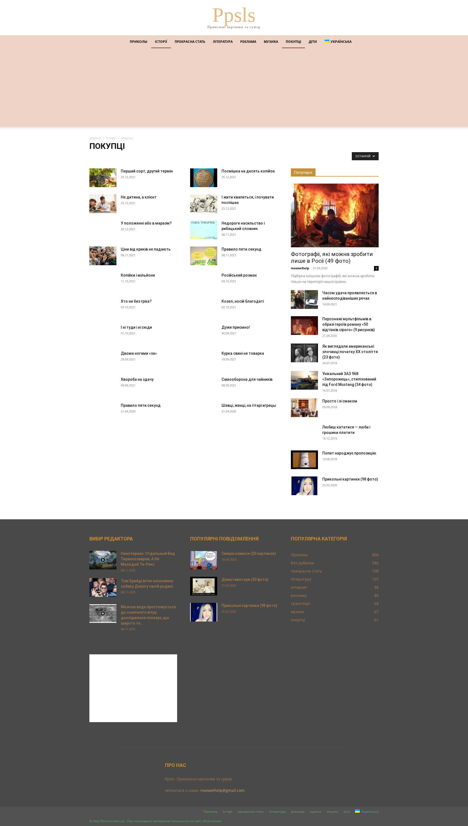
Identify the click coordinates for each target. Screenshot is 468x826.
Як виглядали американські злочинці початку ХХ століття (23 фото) (350, 351)
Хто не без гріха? (136, 301)
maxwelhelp (300, 268)
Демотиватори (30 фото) (245, 579)
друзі (259, 157)
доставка (243, 157)
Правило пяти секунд (241, 249)
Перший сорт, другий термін (147, 171)
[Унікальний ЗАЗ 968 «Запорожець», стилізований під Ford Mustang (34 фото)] (304, 380)
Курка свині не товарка (243, 353)
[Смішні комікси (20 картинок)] (203, 560)
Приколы (138, 41)
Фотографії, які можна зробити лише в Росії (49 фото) (332, 257)
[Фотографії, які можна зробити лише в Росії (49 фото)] (335, 215)
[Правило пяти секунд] (203, 255)
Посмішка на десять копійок (248, 171)
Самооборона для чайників (247, 379)
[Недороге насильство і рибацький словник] (203, 229)
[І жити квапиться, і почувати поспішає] (203, 203)
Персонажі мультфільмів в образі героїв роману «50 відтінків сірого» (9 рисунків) (348, 324)
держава (214, 157)
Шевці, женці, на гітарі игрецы (249, 405)
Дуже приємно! (236, 327)
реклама (248, 41)
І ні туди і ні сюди (136, 327)
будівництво (115, 157)
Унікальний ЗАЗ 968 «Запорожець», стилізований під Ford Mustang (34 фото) (349, 379)
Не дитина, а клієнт (139, 197)
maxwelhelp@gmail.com (222, 790)
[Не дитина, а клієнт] (102, 203)
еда (271, 157)
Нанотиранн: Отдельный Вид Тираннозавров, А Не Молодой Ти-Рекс (148, 558)
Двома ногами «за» (139, 353)
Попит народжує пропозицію (349, 453)
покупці (293, 41)
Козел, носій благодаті (243, 301)
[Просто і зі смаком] (304, 407)
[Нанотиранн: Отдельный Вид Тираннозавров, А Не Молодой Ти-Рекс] (102, 560)
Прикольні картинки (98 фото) (350, 479)
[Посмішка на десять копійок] (203, 177)
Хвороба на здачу (137, 379)
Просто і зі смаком (339, 401)
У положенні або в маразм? (146, 223)
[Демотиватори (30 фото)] (203, 586)
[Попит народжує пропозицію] (304, 459)
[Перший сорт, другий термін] (102, 177)
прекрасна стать (190, 41)
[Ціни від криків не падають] (102, 255)
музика (271, 41)
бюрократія (138, 157)
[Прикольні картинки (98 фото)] (304, 485)
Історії (161, 41)
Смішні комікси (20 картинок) (249, 553)
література (223, 41)
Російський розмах (239, 275)
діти (313, 41)
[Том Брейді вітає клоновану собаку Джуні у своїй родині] (102, 587)
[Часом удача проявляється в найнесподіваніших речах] (304, 299)
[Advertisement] (234, 89)
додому (95, 138)
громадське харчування (184, 157)
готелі (157, 157)
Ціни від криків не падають (146, 249)
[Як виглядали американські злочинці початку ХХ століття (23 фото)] (304, 353)
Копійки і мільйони (138, 275)
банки (96, 157)
